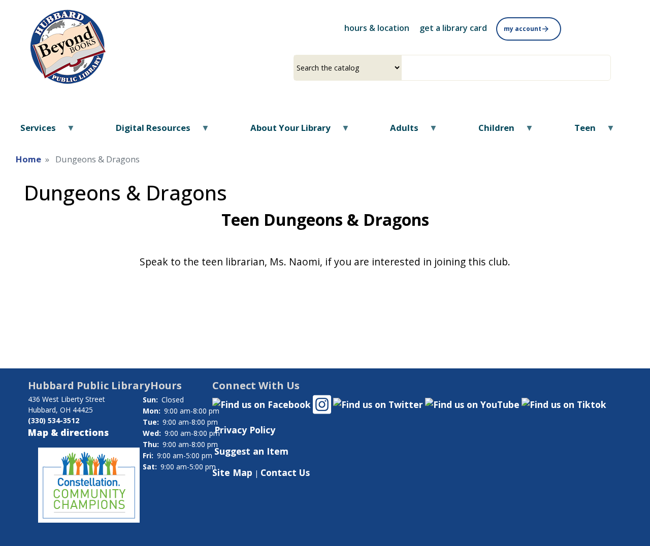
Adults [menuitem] (397, 131)
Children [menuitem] (490, 131)
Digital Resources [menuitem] (146, 131)
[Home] (69, 45)
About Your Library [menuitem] (283, 131)
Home (28, 159)
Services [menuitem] (32, 131)
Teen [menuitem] (578, 131)
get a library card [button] (453, 27)
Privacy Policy (244, 430)
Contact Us (285, 472)
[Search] (606, 67)
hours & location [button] (376, 27)
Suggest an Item (251, 451)
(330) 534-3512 (53, 420)
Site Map (232, 472)
